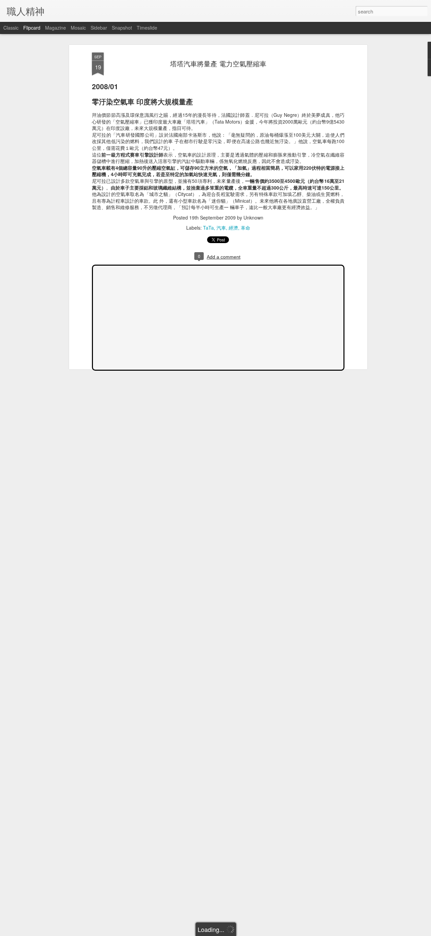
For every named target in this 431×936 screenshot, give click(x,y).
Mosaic (78, 27)
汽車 (221, 227)
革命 (245, 227)
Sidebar (99, 27)
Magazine (55, 27)
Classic (11, 27)
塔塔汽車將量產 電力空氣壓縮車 (218, 63)
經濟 (233, 227)
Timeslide (147, 27)
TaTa (208, 227)
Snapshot (122, 27)
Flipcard (31, 27)
